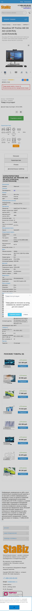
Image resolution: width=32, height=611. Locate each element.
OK (14, 607)
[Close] (29, 295)
